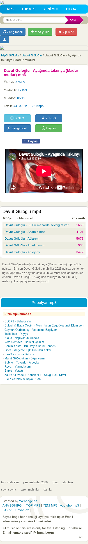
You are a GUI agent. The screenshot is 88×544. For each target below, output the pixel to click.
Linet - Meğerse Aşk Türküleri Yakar (28, 350)
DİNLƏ (19, 118)
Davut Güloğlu (32, 55)
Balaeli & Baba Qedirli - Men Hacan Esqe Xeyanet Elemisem (44, 325)
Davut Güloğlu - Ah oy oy (22, 252)
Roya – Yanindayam (18, 366)
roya (55, 482)
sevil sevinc (9, 489)
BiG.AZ (7, 510)
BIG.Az (71, 9)
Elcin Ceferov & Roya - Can (23, 379)
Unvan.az (22, 510)
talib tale (67, 482)
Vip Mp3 (68, 32)
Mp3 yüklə (41, 32)
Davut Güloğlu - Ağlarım (22, 238)
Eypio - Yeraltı (14, 370)
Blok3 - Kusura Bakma (19, 354)
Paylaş (50, 128)
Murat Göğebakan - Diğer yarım (25, 358)
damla (47, 489)
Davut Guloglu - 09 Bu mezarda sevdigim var (37, 225)
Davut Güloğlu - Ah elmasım (24, 245)
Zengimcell (14, 32)
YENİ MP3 (51, 9)
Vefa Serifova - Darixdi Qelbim (24, 342)
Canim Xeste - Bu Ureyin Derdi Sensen (30, 346)
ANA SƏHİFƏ (12, 505)
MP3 (10, 9)
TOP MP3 (28, 9)
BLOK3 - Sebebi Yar (18, 321)
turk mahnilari (10, 482)
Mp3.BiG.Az (10, 55)
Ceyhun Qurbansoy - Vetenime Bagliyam (31, 329)
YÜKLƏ (50, 118)
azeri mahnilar (30, 489)
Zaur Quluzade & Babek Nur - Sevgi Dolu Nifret (35, 375)
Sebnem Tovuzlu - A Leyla (22, 362)
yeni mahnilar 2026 (35, 482)
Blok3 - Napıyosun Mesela (22, 338)
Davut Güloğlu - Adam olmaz (25, 232)
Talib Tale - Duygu (16, 334)
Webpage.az (28, 501)
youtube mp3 (69, 505)
